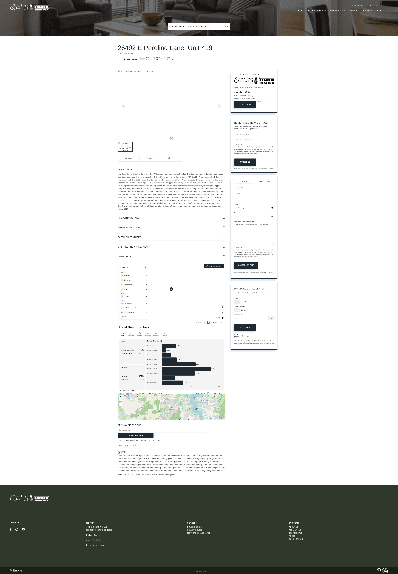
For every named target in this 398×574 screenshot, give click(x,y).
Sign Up (383, 5)
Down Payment (239, 306)
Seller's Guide (194, 530)
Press (292, 536)
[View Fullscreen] (120, 404)
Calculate (245, 327)
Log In (374, 5)
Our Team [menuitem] (367, 11)
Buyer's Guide (194, 527)
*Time (236, 213)
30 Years (248, 293)
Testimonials (295, 533)
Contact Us (245, 104)
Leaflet (206, 418)
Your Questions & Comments (244, 221)
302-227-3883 (242, 91)
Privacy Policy (253, 153)
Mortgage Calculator (199, 533)
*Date (236, 204)
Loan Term (238, 293)
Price (236, 298)
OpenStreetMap (214, 418)
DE (132, 475)
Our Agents (261, 101)
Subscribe (245, 162)
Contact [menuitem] (381, 11)
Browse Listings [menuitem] (316, 11)
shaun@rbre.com (95, 535)
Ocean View (145, 475)
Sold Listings (296, 539)
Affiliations (295, 530)
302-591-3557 (358, 5)
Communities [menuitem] (336, 11)
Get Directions (136, 435)
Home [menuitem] (301, 11)
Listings (126, 475)
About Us (293, 527)
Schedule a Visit (264, 181)
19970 (154, 475)
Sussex (137, 475)
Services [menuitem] (353, 11)
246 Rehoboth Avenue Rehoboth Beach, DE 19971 (99, 528)
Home (120, 475)
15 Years (257, 293)
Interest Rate (238, 315)
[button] (226, 26)
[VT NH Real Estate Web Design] (382, 570)
